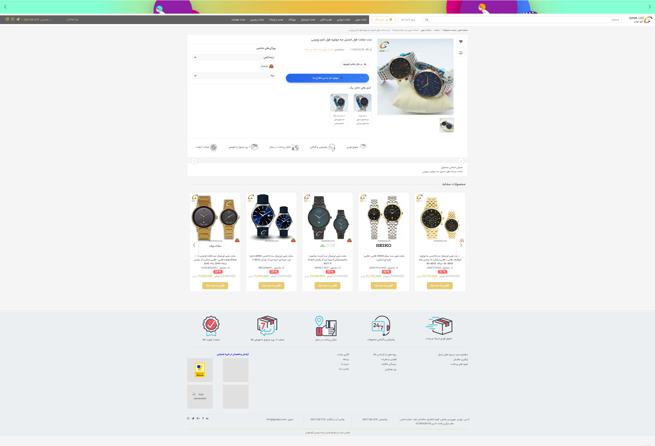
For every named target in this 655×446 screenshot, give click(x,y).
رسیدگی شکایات (388, 364)
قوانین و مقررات (388, 359)
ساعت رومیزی (257, 20)
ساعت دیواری (343, 20)
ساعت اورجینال (308, 20)
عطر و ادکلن (326, 20)
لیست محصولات (449, 30)
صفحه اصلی (463, 30)
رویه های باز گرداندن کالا (384, 355)
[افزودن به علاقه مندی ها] (461, 41)
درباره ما (345, 364)
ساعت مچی (361, 20)
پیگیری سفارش (461, 359)
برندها (346, 359)
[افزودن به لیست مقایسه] (461, 52)
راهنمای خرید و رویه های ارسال (453, 355)
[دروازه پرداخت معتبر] (200, 370)
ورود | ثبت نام (408, 20)
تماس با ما (344, 369)
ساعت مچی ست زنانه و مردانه (318, 50)
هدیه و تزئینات (276, 20)
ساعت (436, 30)
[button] (649, 6)
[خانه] (638, 19)
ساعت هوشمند (238, 20)
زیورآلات (292, 20)
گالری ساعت (343, 355)
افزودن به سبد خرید (440, 286)
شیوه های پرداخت (459, 364)
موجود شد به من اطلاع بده (325, 78)
